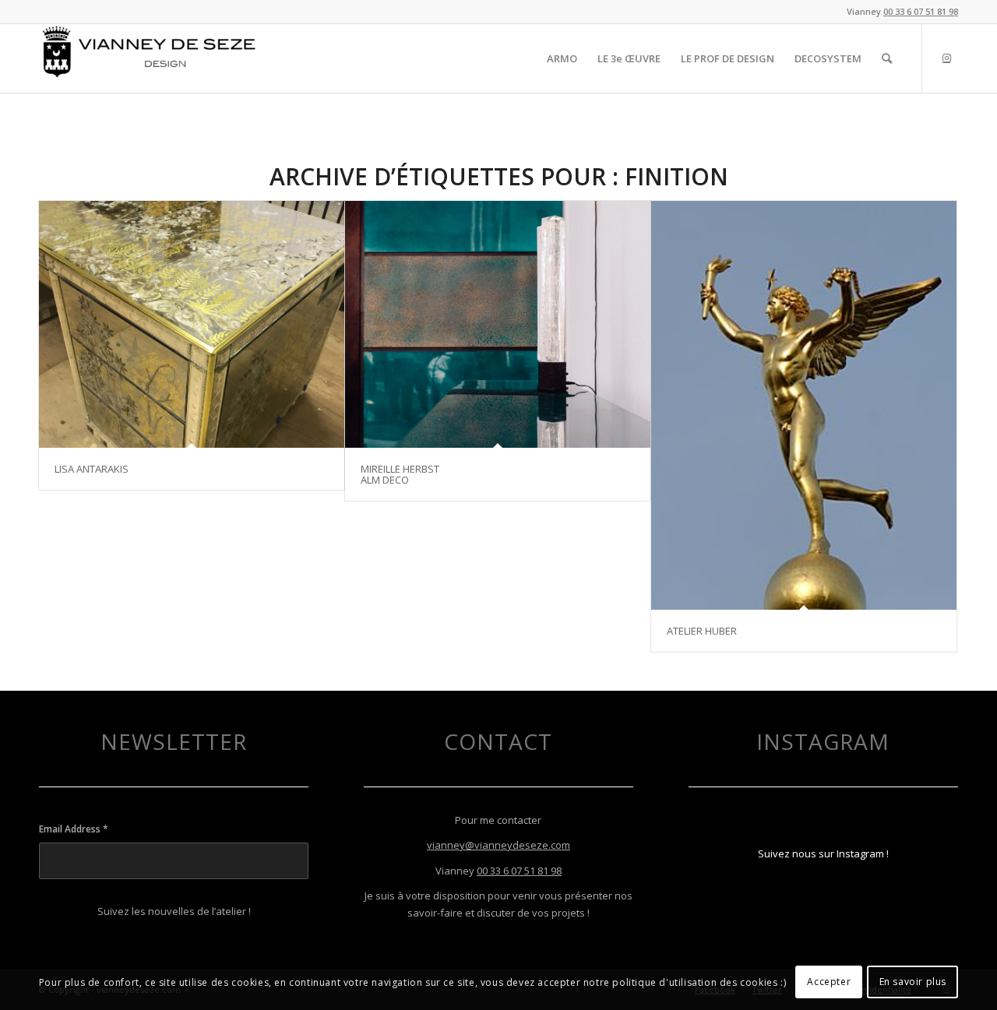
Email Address (73, 829)
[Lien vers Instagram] (946, 57)
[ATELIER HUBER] (803, 405)
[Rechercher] (887, 58)
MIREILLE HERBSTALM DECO (400, 474)
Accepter (829, 982)
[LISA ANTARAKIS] (191, 324)
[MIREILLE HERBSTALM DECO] (497, 324)
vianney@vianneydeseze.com (498, 845)
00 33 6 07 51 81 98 (920, 11)
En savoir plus (912, 982)
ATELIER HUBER (702, 631)
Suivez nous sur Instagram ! (823, 853)
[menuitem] (562, 58)
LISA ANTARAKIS (92, 469)
